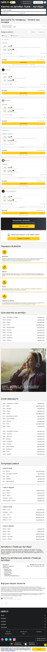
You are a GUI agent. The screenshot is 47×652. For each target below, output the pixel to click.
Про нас (8, 631)
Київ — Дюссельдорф (8, 446)
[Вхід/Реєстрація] (45, 2)
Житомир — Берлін (8, 498)
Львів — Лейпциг (7, 340)
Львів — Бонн (6, 451)
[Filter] (28, 32)
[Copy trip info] (44, 56)
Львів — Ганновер (7, 332)
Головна (3, 17)
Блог (23, 633)
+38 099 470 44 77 (26, 3)
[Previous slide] (2, 603)
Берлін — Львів (6, 528)
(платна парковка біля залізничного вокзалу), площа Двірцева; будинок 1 (22, 138)
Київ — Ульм (6, 423)
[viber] (2, 639)
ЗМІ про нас (23, 631)
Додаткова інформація (10, 650)
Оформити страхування (23, 238)
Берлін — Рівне (6, 534)
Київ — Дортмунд (7, 449)
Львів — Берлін (6, 322)
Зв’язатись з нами (23, 226)
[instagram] (14, 639)
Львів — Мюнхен (7, 330)
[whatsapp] (6, 639)
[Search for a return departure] (43, 26)
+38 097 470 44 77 (26, 1)
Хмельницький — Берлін (9, 500)
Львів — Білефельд (7, 337)
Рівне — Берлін (6, 426)
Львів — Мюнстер (7, 335)
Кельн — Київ (6, 514)
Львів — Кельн (6, 324)
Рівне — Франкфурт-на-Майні (10, 431)
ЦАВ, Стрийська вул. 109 (12, 168)
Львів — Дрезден (7, 319)
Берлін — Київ (6, 509)
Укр (11, 2)
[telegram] (10, 639)
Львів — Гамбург (7, 454)
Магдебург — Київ (7, 512)
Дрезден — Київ (7, 519)
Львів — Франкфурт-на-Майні (10, 317)
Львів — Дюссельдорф (8, 327)
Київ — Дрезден (7, 438)
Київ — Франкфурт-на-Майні (10, 416)
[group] (23, 593)
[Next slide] (6, 603)
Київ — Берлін (6, 405)
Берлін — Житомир (8, 536)
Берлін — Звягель (7, 539)
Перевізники (8, 633)
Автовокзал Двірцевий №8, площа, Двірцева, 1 (17, 78)
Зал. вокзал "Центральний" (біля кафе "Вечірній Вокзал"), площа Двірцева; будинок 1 (24, 47)
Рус (14, 2)
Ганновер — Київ (7, 517)
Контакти (38, 631)
